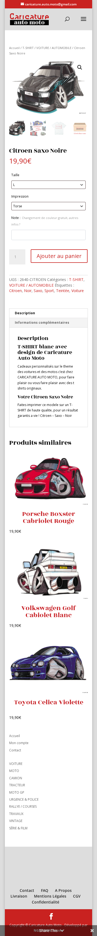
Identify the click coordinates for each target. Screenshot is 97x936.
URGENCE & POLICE (24, 799)
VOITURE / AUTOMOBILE (53, 48)
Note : (44, 220)
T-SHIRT (28, 48)
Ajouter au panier (59, 256)
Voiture (77, 290)
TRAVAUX (16, 813)
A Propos (63, 890)
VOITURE (15, 763)
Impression (20, 196)
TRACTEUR (17, 785)
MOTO (14, 770)
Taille (15, 175)
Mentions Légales (50, 896)
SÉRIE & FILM (18, 828)
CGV (77, 896)
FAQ (44, 890)
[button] (80, 67)
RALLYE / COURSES (23, 806)
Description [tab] (25, 313)
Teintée (62, 290)
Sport (49, 290)
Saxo (38, 290)
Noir (28, 290)
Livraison (19, 896)
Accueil (14, 48)
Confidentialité (45, 902)
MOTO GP (16, 792)
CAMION (15, 778)
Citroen (15, 290)
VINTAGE (15, 821)
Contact (15, 750)
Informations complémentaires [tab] (42, 322)
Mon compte (19, 743)
